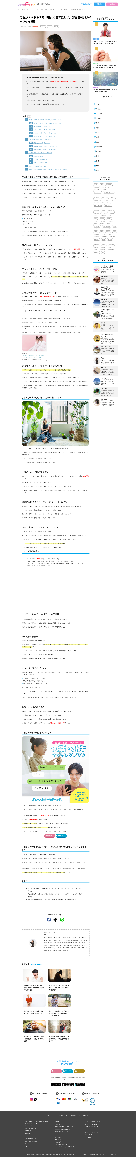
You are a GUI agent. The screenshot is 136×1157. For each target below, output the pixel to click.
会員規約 (57, 1121)
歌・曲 (108, 231)
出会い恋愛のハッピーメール (25, 9)
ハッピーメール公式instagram (92, 1124)
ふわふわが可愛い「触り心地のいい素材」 (43, 133)
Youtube (97, 187)
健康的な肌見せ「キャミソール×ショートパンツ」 (46, 146)
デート (113, 197)
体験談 (112, 213)
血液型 (103, 247)
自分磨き (112, 244)
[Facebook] (49, 920)
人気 (106, 213)
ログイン (79, 1071)
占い (111, 215)
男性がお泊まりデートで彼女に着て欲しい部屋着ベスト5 (43, 119)
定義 (97, 132)
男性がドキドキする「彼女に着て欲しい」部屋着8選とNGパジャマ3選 (67, 9)
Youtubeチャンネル (107, 187)
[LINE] (62, 920)
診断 (96, 63)
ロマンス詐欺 (98, 213)
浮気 (115, 231)
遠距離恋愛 (111, 249)
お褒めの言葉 (58, 1142)
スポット (97, 197)
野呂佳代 (97, 252)
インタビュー (98, 192)
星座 (96, 231)
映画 (102, 231)
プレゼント (97, 208)
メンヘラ (97, 210)
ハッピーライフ (39, 9)
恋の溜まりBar (107, 226)
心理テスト (97, 226)
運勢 (96, 249)
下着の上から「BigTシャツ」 (40, 143)
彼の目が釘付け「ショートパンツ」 (42, 126)
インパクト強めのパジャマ (39, 159)
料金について (28, 1130)
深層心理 (99, 147)
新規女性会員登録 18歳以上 (31, 1138)
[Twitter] (55, 920)
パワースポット (98, 205)
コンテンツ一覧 (88, 1134)
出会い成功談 (58, 1139)
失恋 (97, 123)
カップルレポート (59, 1137)
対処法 (102, 223)
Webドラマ (109, 184)
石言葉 (110, 239)
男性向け (97, 239)
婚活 (97, 128)
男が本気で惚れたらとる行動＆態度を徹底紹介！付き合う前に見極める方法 (34, 988)
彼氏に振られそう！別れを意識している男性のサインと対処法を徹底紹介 (59, 988)
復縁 (109, 223)
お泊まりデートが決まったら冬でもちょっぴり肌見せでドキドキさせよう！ (48, 169)
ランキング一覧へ (105, 97)
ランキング (111, 210)
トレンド (99, 113)
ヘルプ (26, 1146)
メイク (105, 208)
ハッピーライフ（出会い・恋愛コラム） (64, 1147)
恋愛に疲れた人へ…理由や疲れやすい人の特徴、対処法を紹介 (34, 1012)
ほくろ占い (97, 189)
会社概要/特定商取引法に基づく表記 (64, 1126)
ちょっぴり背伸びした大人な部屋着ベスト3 (39, 139)
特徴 (97, 156)
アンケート (100, 104)
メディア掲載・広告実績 (61, 1144)
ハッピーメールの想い (30, 1128)
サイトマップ (88, 1137)
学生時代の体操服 (37, 156)
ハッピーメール (106, 202)
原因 (96, 218)
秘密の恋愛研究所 (99, 242)
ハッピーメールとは (30, 1126)
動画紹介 (104, 215)
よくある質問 (28, 1133)
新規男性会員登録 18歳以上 (31, 1141)
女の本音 (103, 221)
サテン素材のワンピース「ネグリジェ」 (43, 149)
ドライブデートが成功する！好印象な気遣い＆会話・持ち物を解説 (34, 1039)
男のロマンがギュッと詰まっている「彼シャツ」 (45, 123)
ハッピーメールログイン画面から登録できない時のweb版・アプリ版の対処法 (105, 42)
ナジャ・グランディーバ (100, 200)
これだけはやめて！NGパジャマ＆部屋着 (39, 153)
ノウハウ (50, 26)
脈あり (104, 244)
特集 (97, 161)
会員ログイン (28, 1143)
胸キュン (97, 244)
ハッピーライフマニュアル (73, 1115)
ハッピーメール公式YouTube (91, 1126)
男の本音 (105, 236)
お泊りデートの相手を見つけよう (36, 166)
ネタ (110, 200)
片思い (98, 151)
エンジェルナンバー (109, 192)
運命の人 (103, 249)
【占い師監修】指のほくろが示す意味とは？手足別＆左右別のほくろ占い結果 (104, 66)
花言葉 (96, 247)
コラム (98, 109)
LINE (96, 184)
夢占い (109, 218)
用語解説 (97, 236)
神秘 (96, 87)
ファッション (109, 205)
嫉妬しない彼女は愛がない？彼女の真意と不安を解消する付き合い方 (59, 1039)
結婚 (108, 242)
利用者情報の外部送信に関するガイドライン (66, 1129)
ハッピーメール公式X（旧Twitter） (93, 1121)
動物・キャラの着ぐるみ (38, 162)
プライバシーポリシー (60, 1124)
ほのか (105, 189)
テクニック (43, 26)
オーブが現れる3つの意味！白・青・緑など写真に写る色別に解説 (105, 90)
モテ (104, 210)
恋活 (97, 142)
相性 (104, 239)
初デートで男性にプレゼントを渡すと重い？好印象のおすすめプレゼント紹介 (59, 1013)
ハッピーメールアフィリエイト (92, 1132)
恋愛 (46, 9)
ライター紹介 (86, 1115)
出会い (96, 39)
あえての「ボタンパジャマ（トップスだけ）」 (45, 136)
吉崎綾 (102, 218)
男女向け (113, 236)
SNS (102, 184)
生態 (110, 234)
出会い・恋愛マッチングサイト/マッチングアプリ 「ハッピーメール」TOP (37, 1122)
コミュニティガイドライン (61, 1131)
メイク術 (113, 208)
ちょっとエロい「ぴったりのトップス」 (43, 129)
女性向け (56, 26)
